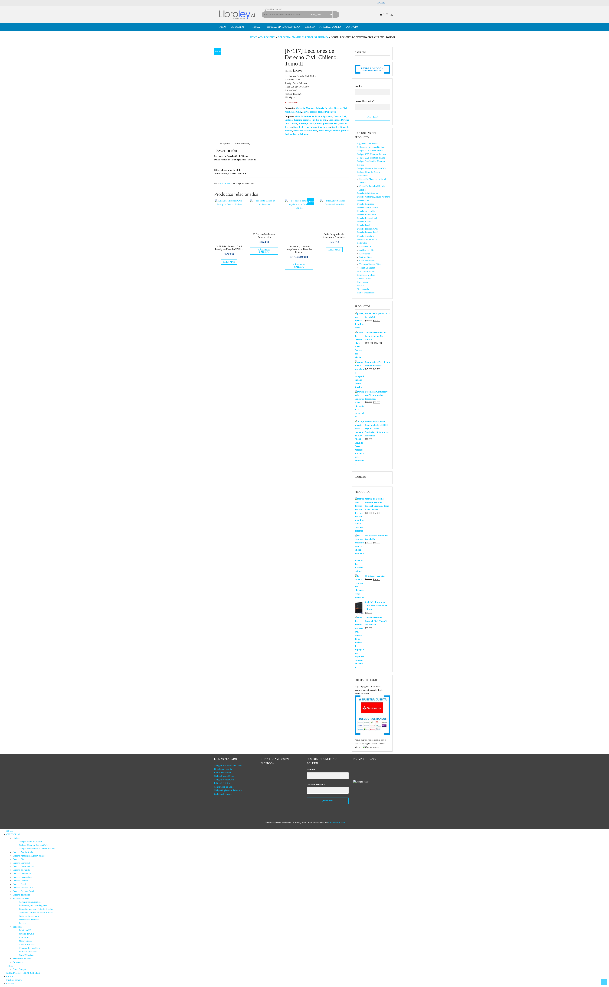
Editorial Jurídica (222, 783)
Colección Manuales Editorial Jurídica (303, 37)
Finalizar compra (330, 27)
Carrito (310, 27)
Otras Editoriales (366, 261)
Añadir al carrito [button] (264, 251)
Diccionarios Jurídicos (367, 239)
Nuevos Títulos (309, 112)
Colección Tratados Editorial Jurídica (35, 912)
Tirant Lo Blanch (367, 268)
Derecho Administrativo (367, 193)
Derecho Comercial (365, 204)
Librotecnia (364, 254)
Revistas (360, 285)
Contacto (352, 27)
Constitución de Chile (223, 787)
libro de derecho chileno (304, 127)
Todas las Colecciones (29, 916)
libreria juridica (306, 123)
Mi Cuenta (381, 3)
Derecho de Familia (366, 211)
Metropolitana (365, 257)
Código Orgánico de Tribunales (228, 790)
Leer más (229, 262)
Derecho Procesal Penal (367, 232)
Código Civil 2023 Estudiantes (228, 765)
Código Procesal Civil (224, 780)
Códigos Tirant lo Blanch (368, 172)
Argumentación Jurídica (367, 143)
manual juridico (341, 131)
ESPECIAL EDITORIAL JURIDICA (283, 27)
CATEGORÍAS (238, 27)
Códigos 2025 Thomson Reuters (371, 154)
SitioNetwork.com (336, 822)
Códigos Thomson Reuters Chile (371, 168)
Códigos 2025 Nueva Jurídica (370, 150)
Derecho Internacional (367, 218)
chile (297, 116)
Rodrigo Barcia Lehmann (297, 134)
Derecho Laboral (364, 222)
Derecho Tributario (365, 236)
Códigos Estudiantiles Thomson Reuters (37, 848)
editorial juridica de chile (315, 120)
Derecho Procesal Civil (367, 229)
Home (253, 37)
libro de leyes (324, 127)
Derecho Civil (340, 108)
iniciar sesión (226, 183)
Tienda (255, 27)
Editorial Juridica (293, 120)
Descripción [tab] (224, 143)
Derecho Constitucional (367, 207)
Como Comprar (20, 969)
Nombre (358, 86)
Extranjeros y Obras (366, 275)
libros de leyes (325, 131)
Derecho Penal (363, 225)
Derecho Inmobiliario (366, 214)
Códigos (16, 838)
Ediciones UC (365, 246)
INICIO (222, 27)
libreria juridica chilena (326, 123)
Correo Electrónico (364, 101)
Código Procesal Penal (224, 776)
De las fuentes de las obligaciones (316, 116)
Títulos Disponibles (327, 112)
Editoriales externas (366, 271)
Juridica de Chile (293, 112)
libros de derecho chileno (305, 131)
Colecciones (267, 37)
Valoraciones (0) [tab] (242, 143)
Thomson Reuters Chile (369, 264)
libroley (335, 127)
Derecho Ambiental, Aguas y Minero (373, 197)
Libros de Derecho (222, 772)
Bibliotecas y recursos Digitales (371, 147)
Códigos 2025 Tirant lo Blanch (371, 158)
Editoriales (362, 243)
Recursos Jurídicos (21, 898)
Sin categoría (363, 289)
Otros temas (362, 282)
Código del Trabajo (223, 794)
